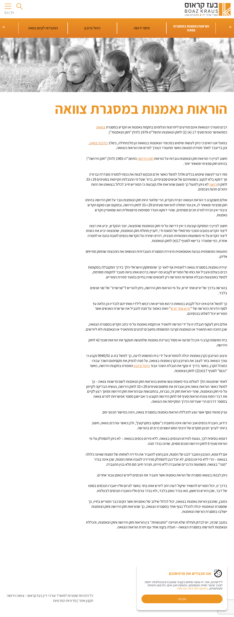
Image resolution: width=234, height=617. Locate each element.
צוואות (100, 127)
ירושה (213, 184)
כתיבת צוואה (99, 142)
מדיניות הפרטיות (65, 600)
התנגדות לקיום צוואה (43, 27)
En (7, 12)
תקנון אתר (86, 600)
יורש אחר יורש (180, 308)
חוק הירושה (145, 158)
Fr (12, 12)
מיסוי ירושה (142, 27)
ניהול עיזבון (92, 27)
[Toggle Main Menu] (9, 6)
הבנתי (182, 598)
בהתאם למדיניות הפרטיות (192, 588)
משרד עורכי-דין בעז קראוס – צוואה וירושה (36, 595)
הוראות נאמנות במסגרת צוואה (191, 28)
